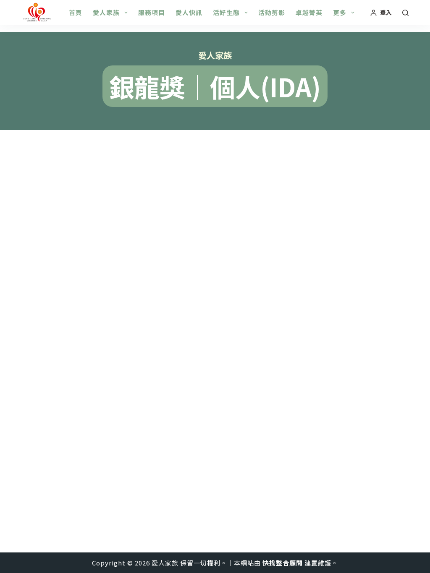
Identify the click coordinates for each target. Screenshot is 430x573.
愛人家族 (106, 12)
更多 (339, 12)
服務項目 (151, 12)
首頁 (75, 12)
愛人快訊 (189, 12)
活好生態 (226, 12)
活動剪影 (271, 12)
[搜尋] (405, 13)
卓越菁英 (309, 12)
